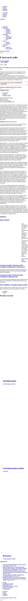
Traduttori (5, 44)
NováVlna (8, 30)
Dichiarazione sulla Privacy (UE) (10, 586)
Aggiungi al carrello (4, 90)
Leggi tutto (5, 471)
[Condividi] (3, 599)
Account (5, 14)
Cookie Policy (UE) (7, 585)
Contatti (4, 582)
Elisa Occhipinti (5, 61)
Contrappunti (9, 37)
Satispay (5, 15)
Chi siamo (5, 26)
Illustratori (8, 43)
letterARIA (8, 47)
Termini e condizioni (7, 587)
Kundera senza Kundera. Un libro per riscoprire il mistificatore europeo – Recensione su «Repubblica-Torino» (14, 579)
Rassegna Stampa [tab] (7, 95)
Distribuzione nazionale (8, 583)
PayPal (4, 16)
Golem (7, 35)
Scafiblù (7, 29)
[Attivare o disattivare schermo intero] (2, 599)
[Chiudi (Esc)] (4, 599)
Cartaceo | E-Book (4, 87)
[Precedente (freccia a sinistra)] (0, 600)
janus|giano (8, 33)
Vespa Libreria (9, 48)
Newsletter (5, 12)
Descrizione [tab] (5, 92)
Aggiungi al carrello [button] (10, 383)
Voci (7, 39)
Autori (4, 41)
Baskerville (5, 28)
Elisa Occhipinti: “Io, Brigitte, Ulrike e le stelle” (14, 285)
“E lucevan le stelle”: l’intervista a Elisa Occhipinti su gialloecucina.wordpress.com (12, 266)
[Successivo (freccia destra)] (2, 600)
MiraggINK (8, 38)
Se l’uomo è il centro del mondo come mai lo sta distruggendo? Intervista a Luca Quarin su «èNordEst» (15, 571)
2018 (11, 98)
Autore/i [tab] (5, 94)
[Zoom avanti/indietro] (0, 599)
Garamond (5, 34)
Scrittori (7, 42)
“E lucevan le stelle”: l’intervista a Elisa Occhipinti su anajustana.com (11, 275)
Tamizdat (8, 31)
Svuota (19, 87)
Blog (4, 46)
